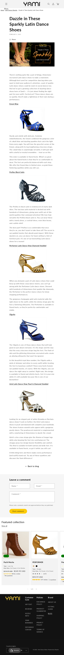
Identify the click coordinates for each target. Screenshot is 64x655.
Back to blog (33, 466)
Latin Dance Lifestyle (11, 10)
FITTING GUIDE (51, 608)
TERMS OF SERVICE (40, 631)
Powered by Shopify (53, 649)
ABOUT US (52, 602)
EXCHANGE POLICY (41, 603)
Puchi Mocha (9, 562)
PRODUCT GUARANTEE (41, 610)
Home (2, 10)
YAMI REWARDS (29, 621)
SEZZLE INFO (28, 615)
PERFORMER (37, 562)
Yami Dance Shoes (43, 649)
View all (4, 526)
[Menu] (6, 4)
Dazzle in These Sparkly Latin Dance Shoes (31, 10)
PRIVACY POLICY (40, 624)
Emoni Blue (13, 104)
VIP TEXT (28, 604)
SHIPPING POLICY (40, 617)
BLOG (50, 613)
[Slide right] (36, 589)
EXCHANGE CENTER (29, 628)
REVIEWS (28, 609)
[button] (6, 4)
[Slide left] (28, 589)
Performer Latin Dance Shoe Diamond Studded (27, 246)
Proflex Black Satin (16, 172)
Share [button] (14, 39)
